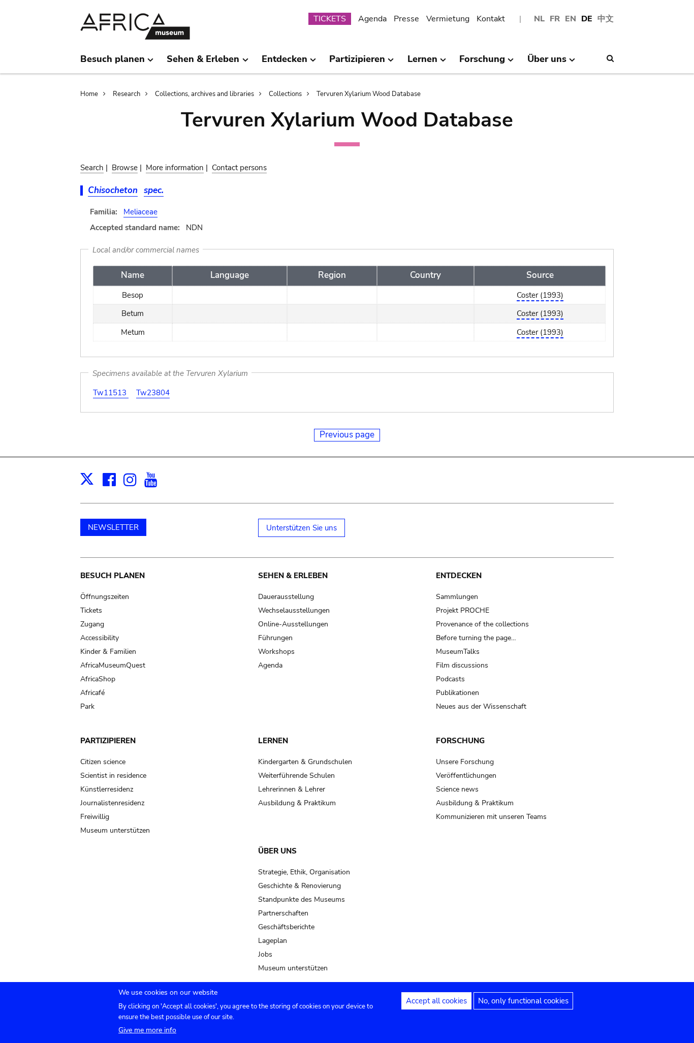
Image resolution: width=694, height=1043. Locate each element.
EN (570, 18)
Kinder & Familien (108, 651)
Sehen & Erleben (293, 576)
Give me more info (147, 1030)
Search (92, 168)
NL (539, 18)
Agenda (372, 18)
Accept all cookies (436, 1001)
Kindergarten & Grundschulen (305, 762)
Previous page (347, 434)
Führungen (275, 638)
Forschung (460, 741)
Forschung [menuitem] (482, 63)
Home (89, 94)
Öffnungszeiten (104, 597)
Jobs (265, 954)
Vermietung (447, 18)
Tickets (91, 610)
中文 (605, 18)
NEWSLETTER (113, 527)
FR (555, 18)
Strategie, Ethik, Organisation (304, 872)
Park (87, 706)
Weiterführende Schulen (296, 775)
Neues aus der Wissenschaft (481, 706)
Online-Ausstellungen (293, 624)
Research (126, 94)
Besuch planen (112, 576)
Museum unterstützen (115, 830)
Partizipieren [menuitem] (357, 63)
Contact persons (239, 168)
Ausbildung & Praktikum (297, 803)
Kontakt (491, 18)
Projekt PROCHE (462, 610)
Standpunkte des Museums (301, 899)
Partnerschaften (283, 913)
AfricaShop (97, 679)
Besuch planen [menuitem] (112, 63)
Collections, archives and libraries (204, 94)
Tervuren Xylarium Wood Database (369, 94)
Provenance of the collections (482, 624)
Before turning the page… (476, 638)
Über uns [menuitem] (546, 63)
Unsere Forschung (465, 762)
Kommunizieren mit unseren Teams (491, 816)
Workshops (276, 651)
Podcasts (450, 679)
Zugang (92, 624)
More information (175, 168)
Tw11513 (111, 393)
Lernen (273, 741)
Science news (457, 789)
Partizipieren (108, 741)
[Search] (610, 58)
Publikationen (457, 693)
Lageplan (272, 940)
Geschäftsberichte (286, 927)
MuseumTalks (458, 651)
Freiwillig (94, 816)
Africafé (92, 693)
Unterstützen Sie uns (301, 528)
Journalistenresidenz (112, 803)
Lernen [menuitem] (422, 63)
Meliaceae (140, 212)
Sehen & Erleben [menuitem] (203, 63)
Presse (406, 18)
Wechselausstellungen (294, 610)
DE (586, 18)
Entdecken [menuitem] (284, 63)
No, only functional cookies (523, 1001)
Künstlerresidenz (106, 789)
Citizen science (102, 762)
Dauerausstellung (286, 597)
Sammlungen (457, 597)
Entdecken (459, 576)
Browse (125, 168)
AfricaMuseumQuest (112, 665)
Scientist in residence (113, 775)
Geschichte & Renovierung (299, 886)
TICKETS (329, 18)
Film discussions (462, 665)
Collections (285, 94)
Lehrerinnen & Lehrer (291, 789)
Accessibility (99, 638)
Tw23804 (153, 393)
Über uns (277, 851)
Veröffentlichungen (466, 775)
